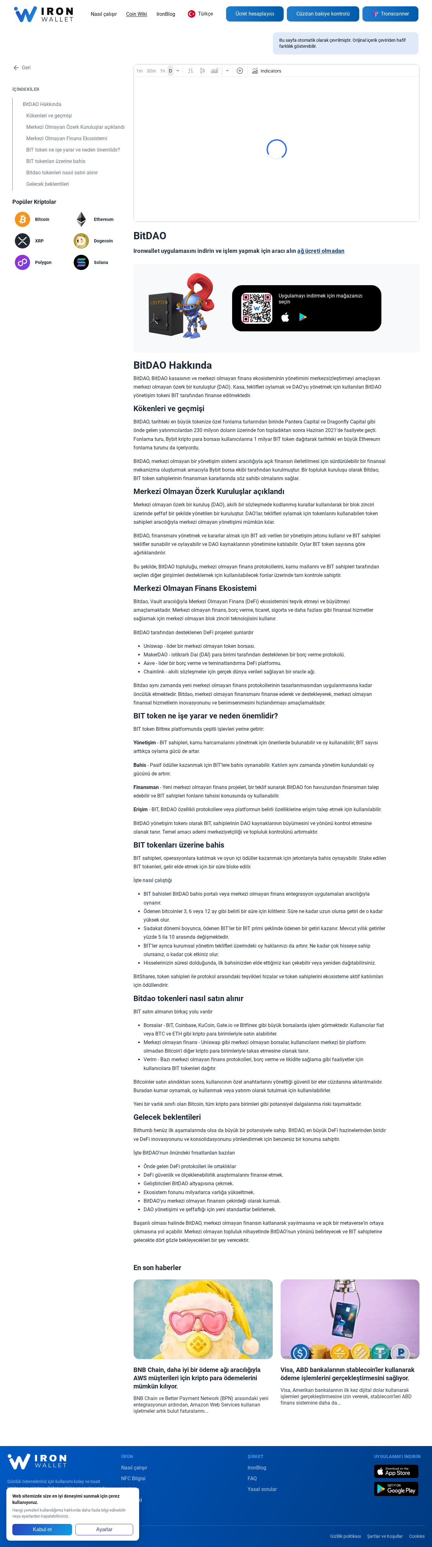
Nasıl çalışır (104, 14)
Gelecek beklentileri (47, 184)
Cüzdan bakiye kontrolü (323, 14)
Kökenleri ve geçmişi (49, 116)
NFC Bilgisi (133, 1478)
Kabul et (42, 1529)
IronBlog (166, 14)
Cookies (417, 1536)
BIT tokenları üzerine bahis (55, 161)
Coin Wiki (136, 14)
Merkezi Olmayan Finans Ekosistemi (66, 138)
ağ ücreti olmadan (320, 251)
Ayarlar (104, 1529)
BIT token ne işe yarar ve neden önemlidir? (73, 150)
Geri (26, 68)
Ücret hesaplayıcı (255, 14)
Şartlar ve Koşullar (385, 1536)
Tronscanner (395, 14)
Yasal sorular (262, 1489)
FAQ (252, 1478)
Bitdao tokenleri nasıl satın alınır (62, 173)
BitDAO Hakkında (42, 104)
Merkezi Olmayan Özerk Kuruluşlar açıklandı (75, 127)
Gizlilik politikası (345, 1536)
